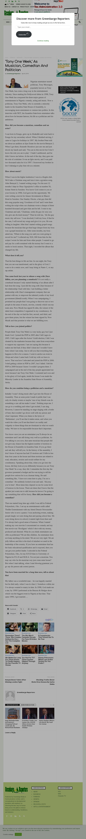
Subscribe (23, 35)
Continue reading (43, 41)
